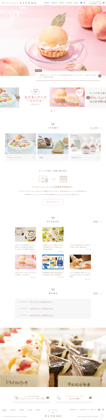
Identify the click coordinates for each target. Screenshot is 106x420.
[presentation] (18, 97)
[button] (51, 110)
